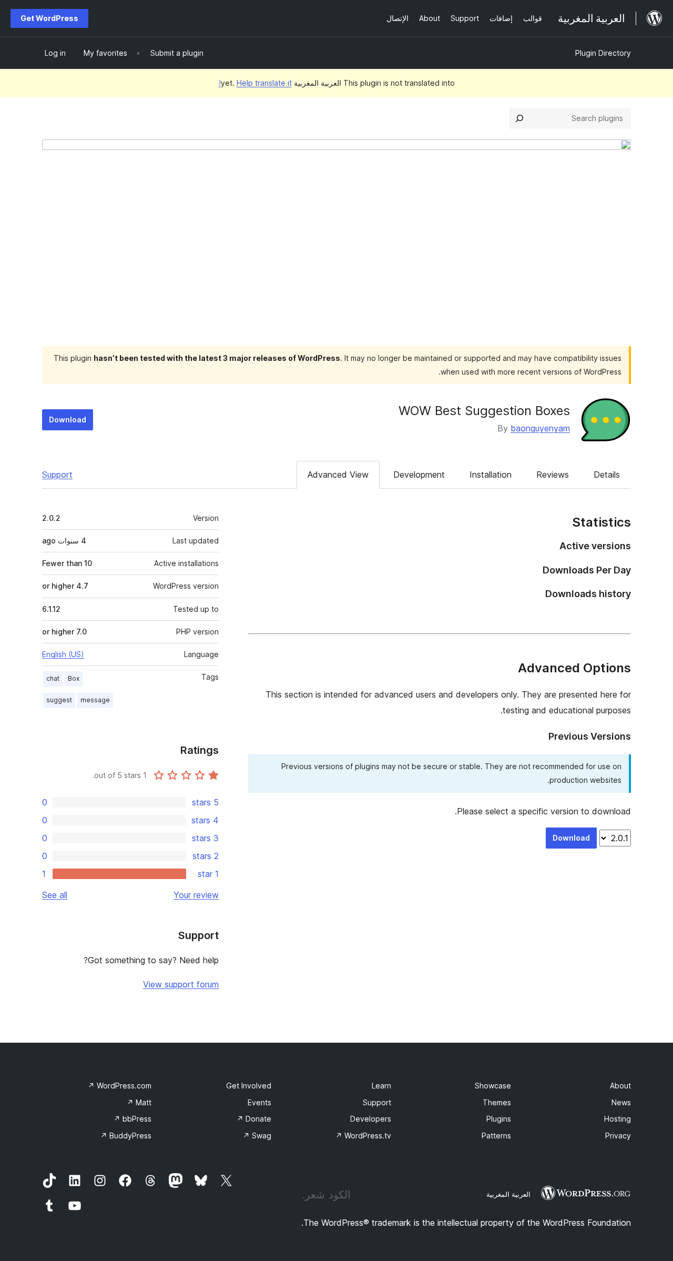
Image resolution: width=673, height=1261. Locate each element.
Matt (139, 1102)
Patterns (496, 1135)
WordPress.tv (363, 1135)
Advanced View (338, 474)
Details (607, 474)
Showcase (493, 1085)
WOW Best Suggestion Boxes (484, 410)
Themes (497, 1102)
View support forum (181, 984)
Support (57, 474)
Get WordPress (49, 18)
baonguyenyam (540, 428)
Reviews (552, 474)
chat (52, 678)
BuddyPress (125, 1135)
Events (259, 1102)
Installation (491, 474)
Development (419, 474)
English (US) (63, 654)
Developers (370, 1118)
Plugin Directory (603, 52)
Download (67, 419)
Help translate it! (255, 82)
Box (73, 678)
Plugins (498, 1118)
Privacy (618, 1135)
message (95, 700)
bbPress (132, 1118)
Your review (196, 895)
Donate (254, 1118)
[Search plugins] (519, 118)
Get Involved (248, 1085)
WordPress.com (119, 1085)
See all (54, 895)
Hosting (617, 1118)
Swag (257, 1135)
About (620, 1085)
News (621, 1102)
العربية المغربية (508, 1194)
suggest (59, 700)
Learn (381, 1085)
